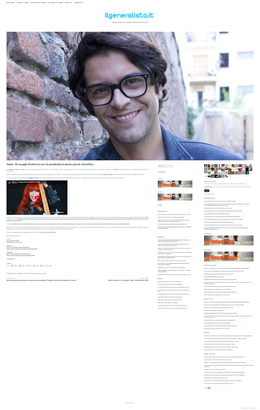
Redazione (21, 273)
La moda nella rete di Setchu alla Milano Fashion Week (170, 284)
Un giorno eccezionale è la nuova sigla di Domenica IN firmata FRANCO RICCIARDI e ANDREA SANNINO (226, 268)
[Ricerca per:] (165, 166)
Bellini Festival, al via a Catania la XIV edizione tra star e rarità (218, 208)
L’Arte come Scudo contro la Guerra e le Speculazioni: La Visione (218, 383)
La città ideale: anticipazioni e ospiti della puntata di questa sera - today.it (221, 341)
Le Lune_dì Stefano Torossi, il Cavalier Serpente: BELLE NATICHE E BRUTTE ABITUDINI (223, 211)
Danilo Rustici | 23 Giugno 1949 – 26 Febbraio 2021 (128, 279)
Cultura (34, 273)
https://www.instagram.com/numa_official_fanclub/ (20, 255)
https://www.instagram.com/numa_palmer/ (18, 254)
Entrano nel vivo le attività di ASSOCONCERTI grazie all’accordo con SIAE (174, 214)
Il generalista (162, 172)
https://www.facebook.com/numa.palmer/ (18, 247)
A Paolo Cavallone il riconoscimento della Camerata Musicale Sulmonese (220, 292)
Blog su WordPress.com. (130, 402)
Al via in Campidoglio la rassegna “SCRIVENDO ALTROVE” (217, 213)
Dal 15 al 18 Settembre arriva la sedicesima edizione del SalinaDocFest (220, 286)
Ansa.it (161, 278)
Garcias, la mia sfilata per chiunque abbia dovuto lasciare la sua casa (173, 287)
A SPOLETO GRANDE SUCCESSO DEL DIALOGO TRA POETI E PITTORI (172, 224)
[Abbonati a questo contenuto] (158, 237)
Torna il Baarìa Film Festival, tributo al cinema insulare (170, 297)
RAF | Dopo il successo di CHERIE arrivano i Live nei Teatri (217, 294)
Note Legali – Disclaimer (55, 2)
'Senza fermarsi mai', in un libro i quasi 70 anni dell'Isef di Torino (172, 308)
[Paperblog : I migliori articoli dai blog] (207, 389)
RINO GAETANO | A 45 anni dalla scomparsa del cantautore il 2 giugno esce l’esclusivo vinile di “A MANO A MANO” (174, 257)
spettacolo (43, 273)
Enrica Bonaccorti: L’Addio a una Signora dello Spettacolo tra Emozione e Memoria (223, 380)
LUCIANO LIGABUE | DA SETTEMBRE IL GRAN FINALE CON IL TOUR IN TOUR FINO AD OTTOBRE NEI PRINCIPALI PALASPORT (174, 240)
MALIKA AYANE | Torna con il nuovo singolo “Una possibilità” (171, 267)
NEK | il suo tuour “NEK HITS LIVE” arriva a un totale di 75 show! (172, 260)
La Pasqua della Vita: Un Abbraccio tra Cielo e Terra (215, 377)
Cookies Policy (78, 2)
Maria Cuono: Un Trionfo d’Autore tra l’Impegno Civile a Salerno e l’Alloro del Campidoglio (224, 375)
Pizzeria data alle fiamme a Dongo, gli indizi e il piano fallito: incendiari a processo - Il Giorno (225, 338)
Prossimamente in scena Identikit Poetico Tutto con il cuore (218, 359)
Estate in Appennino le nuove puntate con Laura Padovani (217, 289)
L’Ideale (207, 332)
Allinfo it (161, 237)
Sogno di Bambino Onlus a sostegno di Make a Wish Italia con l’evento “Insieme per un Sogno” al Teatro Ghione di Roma (174, 220)
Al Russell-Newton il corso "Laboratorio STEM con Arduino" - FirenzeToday (221, 347)
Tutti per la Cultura (211, 265)
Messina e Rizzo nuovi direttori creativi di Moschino (169, 281)
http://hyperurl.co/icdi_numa (14, 242)
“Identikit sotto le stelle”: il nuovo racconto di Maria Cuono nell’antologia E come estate (224, 357)
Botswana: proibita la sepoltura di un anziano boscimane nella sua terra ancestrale (223, 225)
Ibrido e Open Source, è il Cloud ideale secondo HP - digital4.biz (218, 349)
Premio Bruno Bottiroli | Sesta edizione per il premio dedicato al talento (174, 274)
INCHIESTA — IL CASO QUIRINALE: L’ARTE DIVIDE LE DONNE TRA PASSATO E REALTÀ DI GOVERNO (225, 362)
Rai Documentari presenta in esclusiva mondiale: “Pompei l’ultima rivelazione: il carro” (41, 279)
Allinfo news (10, 2)
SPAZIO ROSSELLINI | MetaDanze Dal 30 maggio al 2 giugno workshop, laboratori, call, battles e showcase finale (173, 245)
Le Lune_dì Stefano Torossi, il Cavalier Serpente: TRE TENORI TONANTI (220, 201)
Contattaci (68, 2)
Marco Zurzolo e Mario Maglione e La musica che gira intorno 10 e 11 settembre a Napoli (224, 271)
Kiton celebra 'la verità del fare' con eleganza (168, 302)
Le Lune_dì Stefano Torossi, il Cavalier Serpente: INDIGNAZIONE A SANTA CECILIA (222, 216)
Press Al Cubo (209, 299)
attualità (29, 273)
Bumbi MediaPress (210, 198)
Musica (38, 273)
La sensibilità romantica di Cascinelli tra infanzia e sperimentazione (173, 294)
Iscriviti (206, 190)
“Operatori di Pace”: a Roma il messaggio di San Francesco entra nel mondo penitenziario (224, 372)
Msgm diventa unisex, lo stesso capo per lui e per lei (169, 299)
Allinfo (160, 205)
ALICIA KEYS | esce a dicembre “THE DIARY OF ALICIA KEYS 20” (171, 217)
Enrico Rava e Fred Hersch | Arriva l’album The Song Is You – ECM (218, 274)
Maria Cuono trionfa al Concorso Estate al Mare (215, 369)
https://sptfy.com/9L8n (12, 240)
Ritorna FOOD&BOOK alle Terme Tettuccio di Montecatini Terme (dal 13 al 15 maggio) (223, 219)
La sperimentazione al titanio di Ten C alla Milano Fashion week (172, 305)
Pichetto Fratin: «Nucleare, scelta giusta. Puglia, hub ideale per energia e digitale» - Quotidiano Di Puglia (228, 335)
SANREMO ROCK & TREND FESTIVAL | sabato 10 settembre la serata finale (220, 279)
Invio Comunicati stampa (38, 2)
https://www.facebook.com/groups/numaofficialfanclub (21, 249)
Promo (27, 2)
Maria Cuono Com (210, 354)
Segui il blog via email (210, 181)
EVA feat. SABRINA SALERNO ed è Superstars (214, 276)
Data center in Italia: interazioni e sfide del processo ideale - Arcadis (219, 344)
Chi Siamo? (19, 2)
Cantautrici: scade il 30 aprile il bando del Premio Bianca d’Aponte (219, 222)
